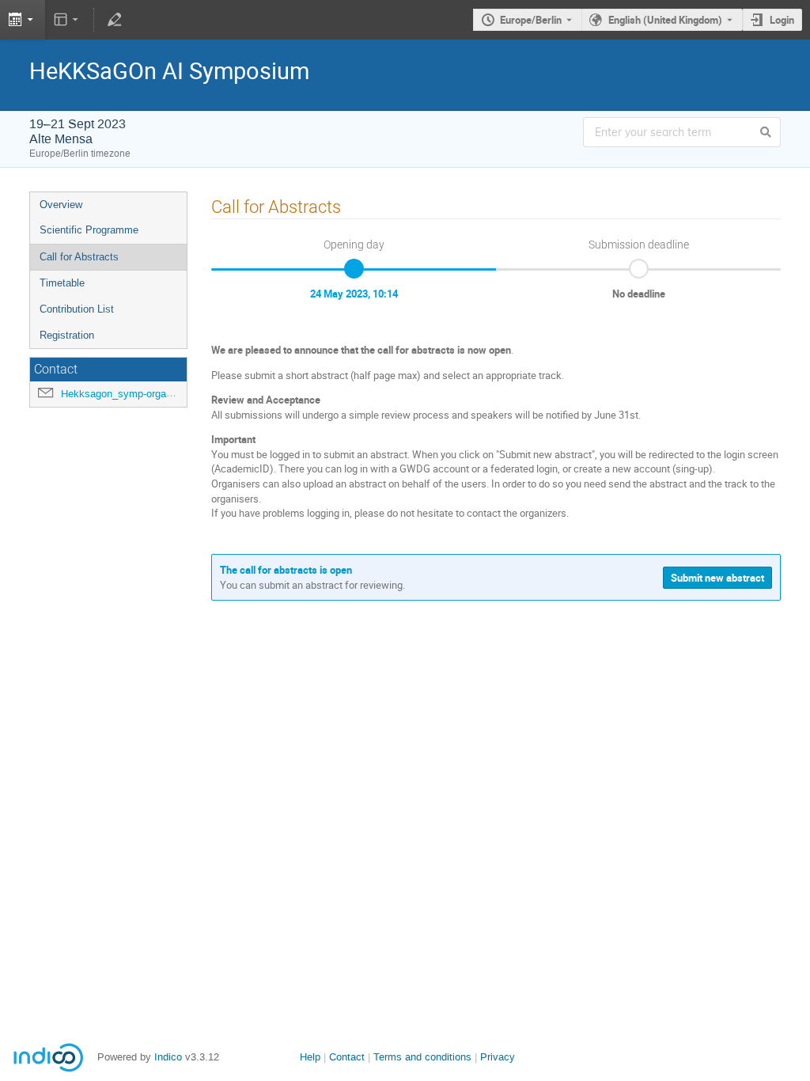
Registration (67, 335)
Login (782, 20)
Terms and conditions (422, 1057)
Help (310, 1057)
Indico (168, 1057)
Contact (347, 1057)
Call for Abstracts (79, 257)
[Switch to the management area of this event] (114, 20)
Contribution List (77, 309)
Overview (61, 205)
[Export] (22, 20)
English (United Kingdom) (665, 20)
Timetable (62, 283)
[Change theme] (67, 20)
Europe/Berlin (531, 20)
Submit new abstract (717, 578)
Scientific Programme (89, 230)
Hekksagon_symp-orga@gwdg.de (137, 393)
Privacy (497, 1057)
